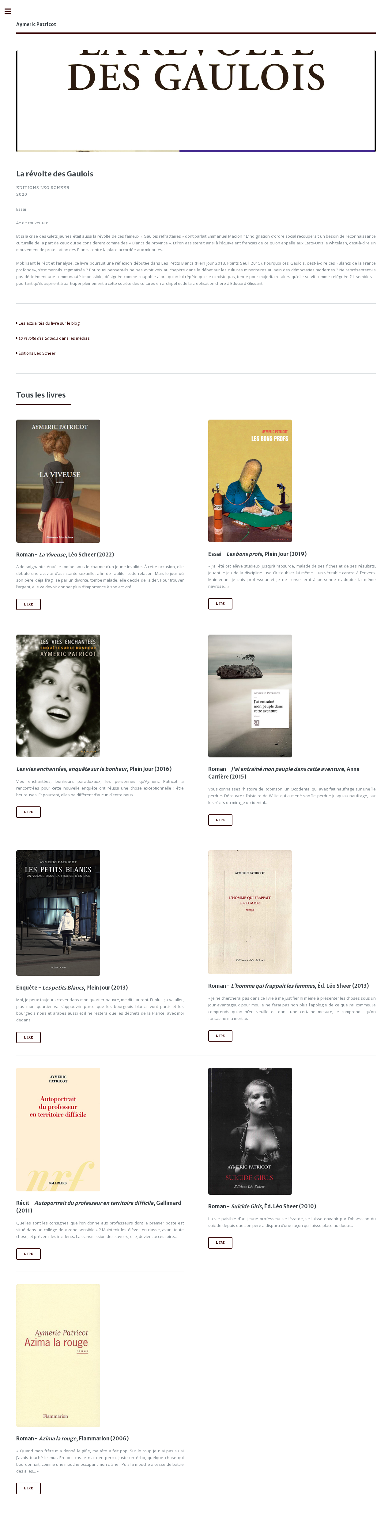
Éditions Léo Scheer (36, 353)
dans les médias (54, 338)
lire (28, 604)
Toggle (11, 11)
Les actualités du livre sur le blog (49, 323)
